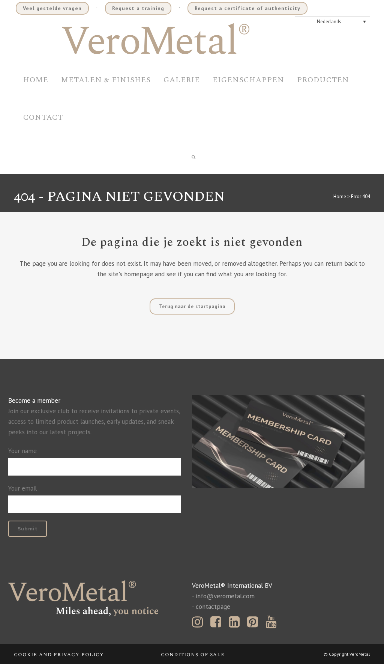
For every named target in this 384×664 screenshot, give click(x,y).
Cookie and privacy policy (59, 654)
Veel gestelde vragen (52, 8)
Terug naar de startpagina (192, 306)
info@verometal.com (225, 596)
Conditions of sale (193, 654)
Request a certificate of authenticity (247, 8)
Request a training (138, 8)
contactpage (213, 606)
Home (339, 196)
